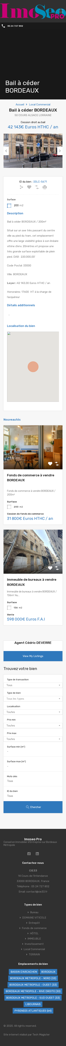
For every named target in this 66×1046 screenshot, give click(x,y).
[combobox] (33, 685)
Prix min (11, 719)
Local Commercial (39, 104)
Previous (6, 150)
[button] (33, 367)
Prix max (11, 733)
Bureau (34, 912)
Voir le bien (33, 460)
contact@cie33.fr (36, 891)
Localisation (13, 706)
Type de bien (14, 693)
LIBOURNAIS (33, 1004)
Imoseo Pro (33, 839)
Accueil (20, 104)
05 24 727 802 (15, 26)
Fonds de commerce (34, 928)
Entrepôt (34, 922)
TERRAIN (34, 954)
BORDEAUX (48, 971)
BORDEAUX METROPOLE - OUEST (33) (33, 984)
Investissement (34, 944)
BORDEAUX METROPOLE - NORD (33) (33, 978)
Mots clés (12, 776)
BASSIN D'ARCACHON (24, 971)
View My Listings (33, 656)
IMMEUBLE (34, 938)
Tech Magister (41, 1034)
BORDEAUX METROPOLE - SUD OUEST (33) (33, 997)
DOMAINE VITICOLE (34, 917)
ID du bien (12, 791)
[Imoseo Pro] (33, 17)
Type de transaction (18, 679)
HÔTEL (34, 933)
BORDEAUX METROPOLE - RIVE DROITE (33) (33, 991)
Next (59, 150)
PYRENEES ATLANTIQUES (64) (33, 1010)
